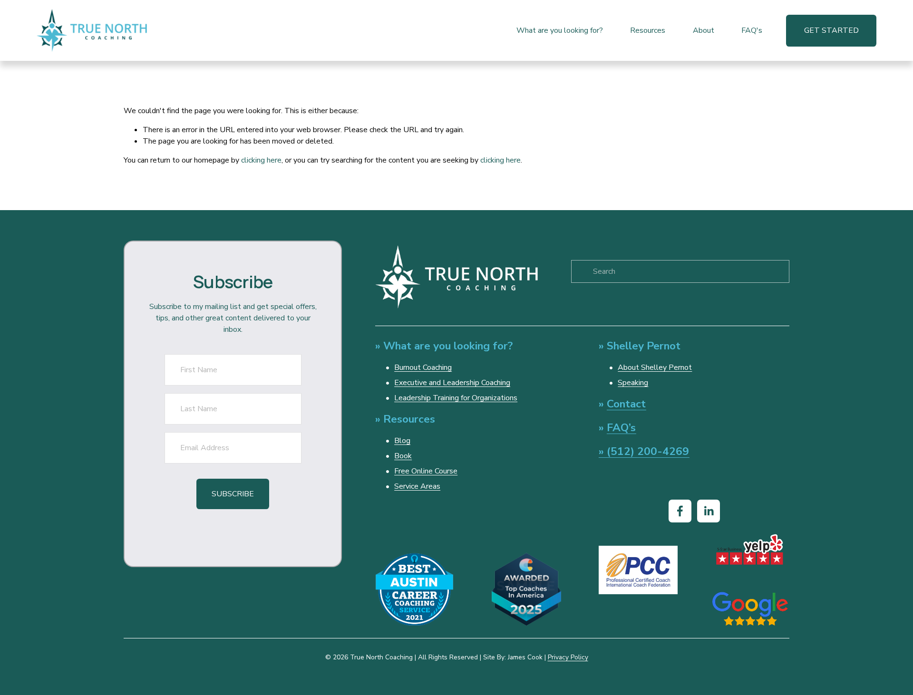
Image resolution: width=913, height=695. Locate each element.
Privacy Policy (568, 657)
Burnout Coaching (423, 367)
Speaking (633, 382)
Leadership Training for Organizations (455, 398)
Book (403, 456)
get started (831, 30)
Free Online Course (425, 471)
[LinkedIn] (708, 511)
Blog (402, 440)
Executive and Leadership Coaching (452, 382)
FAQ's (751, 30)
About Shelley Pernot (655, 367)
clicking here (261, 160)
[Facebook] (680, 511)
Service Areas (417, 486)
